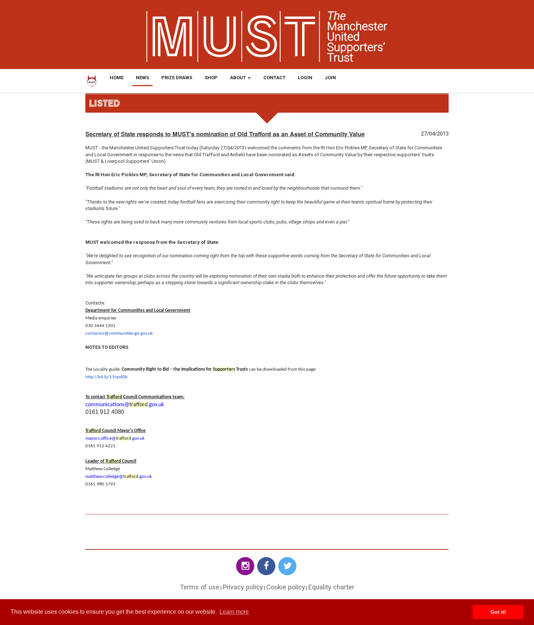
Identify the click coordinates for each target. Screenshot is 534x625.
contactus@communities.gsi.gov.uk (119, 333)
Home (117, 77)
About (238, 77)
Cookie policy (285, 587)
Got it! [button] (498, 612)
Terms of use (199, 587)
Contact (274, 77)
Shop (211, 77)
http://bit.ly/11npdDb (106, 377)
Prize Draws (176, 77)
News (142, 77)
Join (330, 77)
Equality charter (331, 587)
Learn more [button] (234, 612)
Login (305, 77)
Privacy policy (243, 587)
